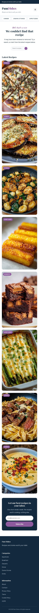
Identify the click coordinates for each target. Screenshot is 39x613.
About (4, 584)
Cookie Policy (6, 598)
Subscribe (19, 524)
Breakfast (5, 560)
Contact (4, 588)
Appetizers (5, 557)
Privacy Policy (6, 591)
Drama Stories (19, 18)
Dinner (6, 18)
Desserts (5, 564)
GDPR (4, 601)
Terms (4, 594)
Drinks (4, 574)
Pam (11, 9)
